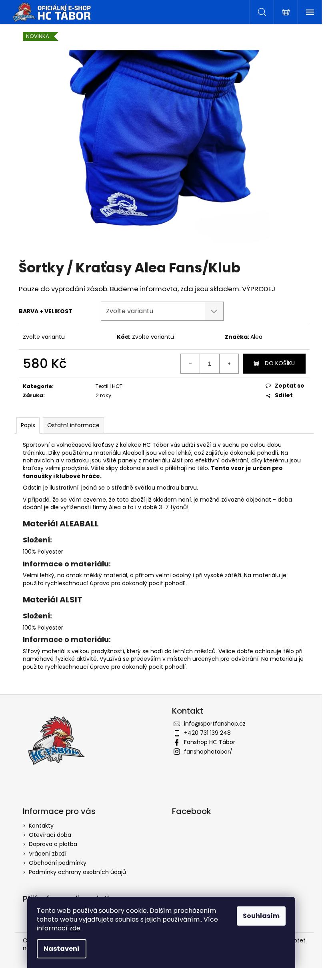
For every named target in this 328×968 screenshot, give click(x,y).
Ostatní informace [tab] (73, 425)
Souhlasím (261, 915)
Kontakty (41, 826)
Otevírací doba (50, 835)
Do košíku (280, 363)
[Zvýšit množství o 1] (228, 363)
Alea (256, 337)
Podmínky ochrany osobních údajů (77, 872)
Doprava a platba (53, 844)
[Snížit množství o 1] (190, 363)
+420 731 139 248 (207, 733)
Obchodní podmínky (57, 863)
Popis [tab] (28, 425)
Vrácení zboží (47, 854)
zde (74, 928)
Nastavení (62, 948)
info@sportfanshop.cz (215, 724)
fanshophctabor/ (208, 752)
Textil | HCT (109, 386)
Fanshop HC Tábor (209, 742)
